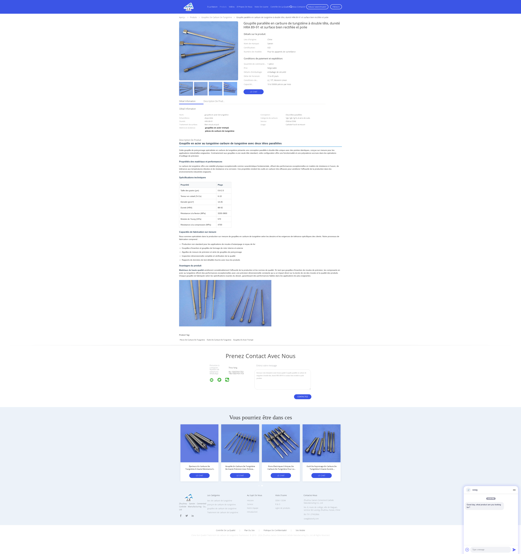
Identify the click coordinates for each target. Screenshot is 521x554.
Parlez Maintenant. (317, 7)
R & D (277, 504)
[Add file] (467, 550)
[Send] (514, 550)
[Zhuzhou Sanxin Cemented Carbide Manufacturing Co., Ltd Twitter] (186, 516)
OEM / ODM (280, 500)
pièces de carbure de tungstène (192, 340)
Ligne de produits (282, 508)
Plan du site (249, 530)
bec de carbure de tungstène (219, 500)
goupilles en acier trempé (243, 340)
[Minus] (514, 490)
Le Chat (253, 91)
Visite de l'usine (261, 6)
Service (250, 504)
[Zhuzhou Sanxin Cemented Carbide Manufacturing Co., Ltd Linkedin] (192, 516)
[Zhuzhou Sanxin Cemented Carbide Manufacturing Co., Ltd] (213, 380)
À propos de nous (244, 6)
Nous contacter (299, 6)
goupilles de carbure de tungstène (221, 508)
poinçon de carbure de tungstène (221, 504)
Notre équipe (252, 508)
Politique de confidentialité (275, 530)
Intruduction (252, 512)
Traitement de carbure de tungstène (222, 512)
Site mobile (300, 530)
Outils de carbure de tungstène (219, 340)
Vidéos (232, 6)
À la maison (212, 6)
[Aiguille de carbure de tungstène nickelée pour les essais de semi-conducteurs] (199, 443)
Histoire (250, 500)
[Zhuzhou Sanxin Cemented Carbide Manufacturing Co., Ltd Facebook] (180, 516)
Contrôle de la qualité (280, 6)
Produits (223, 6)
